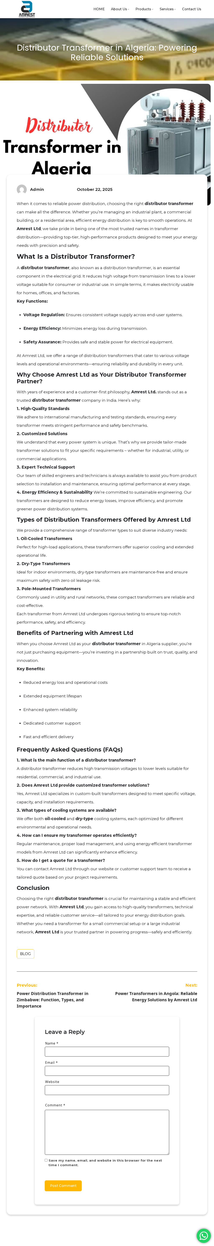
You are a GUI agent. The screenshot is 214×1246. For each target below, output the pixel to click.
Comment (55, 1105)
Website (52, 1081)
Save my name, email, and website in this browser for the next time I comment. (105, 1162)
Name (52, 1043)
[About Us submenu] (128, 9)
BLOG (25, 954)
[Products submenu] (152, 9)
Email (51, 1062)
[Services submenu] (175, 9)
